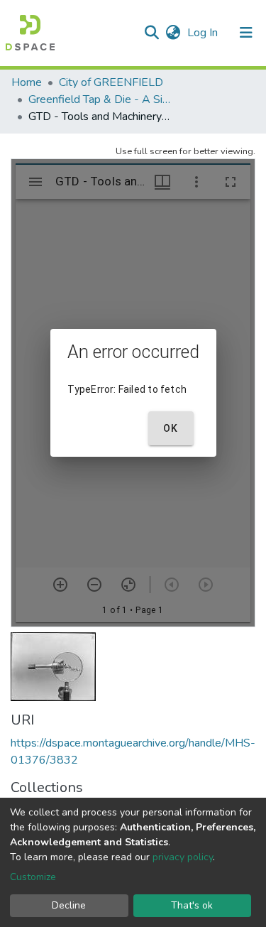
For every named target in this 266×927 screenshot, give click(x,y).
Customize (33, 877)
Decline (69, 905)
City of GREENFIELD (111, 82)
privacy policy (183, 857)
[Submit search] (151, 32)
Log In (204, 32)
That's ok (192, 905)
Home (26, 82)
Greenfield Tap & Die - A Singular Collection (99, 99)
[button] (172, 32)
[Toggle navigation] (246, 32)
